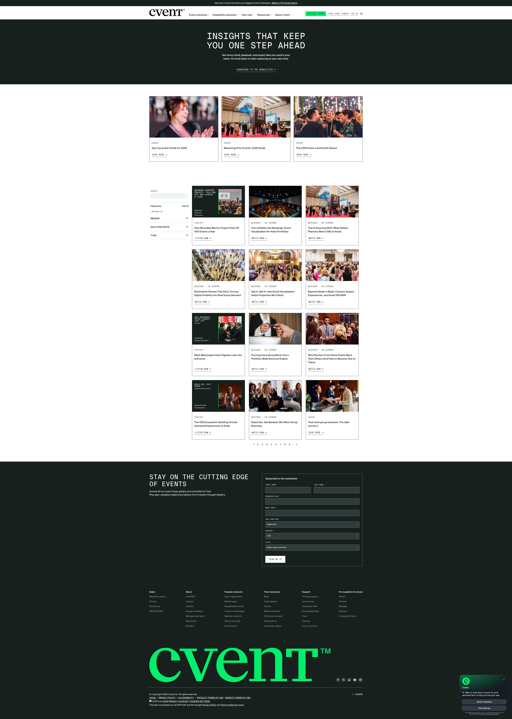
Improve (343, 611)
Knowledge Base (310, 611)
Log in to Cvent (309, 626)
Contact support (310, 596)
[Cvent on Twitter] (343, 680)
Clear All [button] (185, 206)
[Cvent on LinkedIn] (349, 680)
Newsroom (191, 621)
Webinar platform (233, 616)
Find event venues (338, 14)
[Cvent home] (167, 12)
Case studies (270, 601)
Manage (343, 606)
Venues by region (272, 626)
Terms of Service (229, 705)
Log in (354, 14)
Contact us (154, 606)
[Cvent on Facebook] (338, 680)
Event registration (233, 596)
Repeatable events (234, 606)
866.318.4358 (156, 611)
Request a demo (157, 596)
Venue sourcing (232, 621)
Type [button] (153, 235)
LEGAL (152, 698)
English (359, 694)
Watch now (258, 238)
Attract (342, 596)
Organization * (272, 496)
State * (269, 542)
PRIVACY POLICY (167, 698)
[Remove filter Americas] (161, 211)
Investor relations (194, 611)
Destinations (270, 621)
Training (306, 621)
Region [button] (155, 218)
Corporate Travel (347, 616)
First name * (271, 485)
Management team (195, 616)
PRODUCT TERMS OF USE (210, 698)
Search (154, 191)
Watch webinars (272, 611)
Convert (343, 601)
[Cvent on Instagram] (360, 680)
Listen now (201, 238)
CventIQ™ (191, 596)
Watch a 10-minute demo (284, 3)
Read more (158, 154)
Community (308, 601)
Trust (304, 616)
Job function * (272, 519)
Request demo (316, 13)
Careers (190, 606)
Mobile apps (231, 601)
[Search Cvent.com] (361, 13)
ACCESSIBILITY (186, 698)
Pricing (152, 601)
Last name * (320, 485)
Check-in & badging (234, 611)
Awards (189, 601)
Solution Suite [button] (160, 227)
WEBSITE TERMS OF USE (237, 698)
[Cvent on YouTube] (355, 680)
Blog (266, 596)
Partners (190, 626)
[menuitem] (199, 15)
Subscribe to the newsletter (255, 69)
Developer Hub (309, 606)
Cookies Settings (199, 701)
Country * (270, 531)
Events (267, 606)
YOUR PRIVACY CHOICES (175, 701)
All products (231, 626)
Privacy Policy (209, 705)
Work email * (271, 508)
